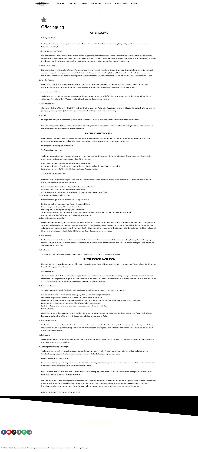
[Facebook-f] (3, 432)
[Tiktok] (19, 432)
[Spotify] (24, 432)
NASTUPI (108, 3)
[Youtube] (8, 432)
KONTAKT (134, 3)
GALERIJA (83, 3)
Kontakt (32, 440)
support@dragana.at (133, 386)
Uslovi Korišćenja (21, 440)
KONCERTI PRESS (121, 3)
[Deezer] (29, 432)
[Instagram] (13, 432)
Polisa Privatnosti (7, 440)
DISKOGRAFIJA (96, 3)
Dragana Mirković (95, 448)
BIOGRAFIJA (72, 3)
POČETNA (60, 3)
